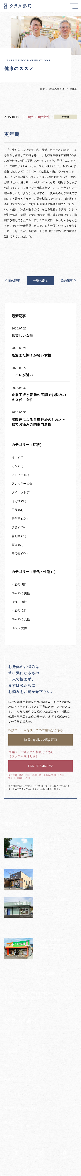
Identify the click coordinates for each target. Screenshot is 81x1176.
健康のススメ (57, 89)
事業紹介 (10, 1080)
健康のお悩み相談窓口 (20, 1108)
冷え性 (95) (19, 501)
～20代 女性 (19, 610)
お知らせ (10, 1051)
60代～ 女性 (19, 628)
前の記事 (14, 280)
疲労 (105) (18, 527)
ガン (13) (17, 466)
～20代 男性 (19, 584)
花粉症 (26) (19, 536)
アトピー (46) (20, 474)
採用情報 (10, 1136)
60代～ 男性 (19, 602)
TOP (42, 89)
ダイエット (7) (21, 492)
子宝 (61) (17, 509)
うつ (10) (17, 457)
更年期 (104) (20, 518)
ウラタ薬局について (19, 1037)
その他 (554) (20, 553)
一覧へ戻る (40, 280)
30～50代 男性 (21, 593)
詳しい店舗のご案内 (40, 973)
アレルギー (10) (22, 483)
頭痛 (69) (17, 544)
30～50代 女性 (21, 619)
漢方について (14, 1066)
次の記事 (67, 280)
